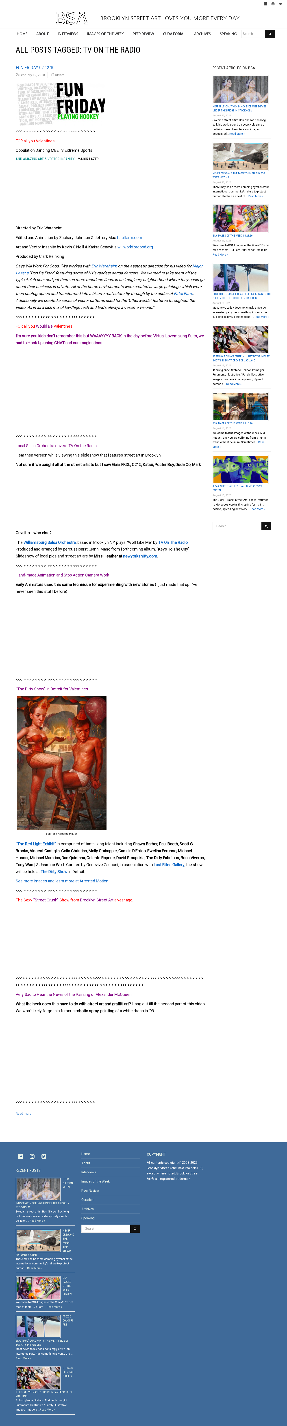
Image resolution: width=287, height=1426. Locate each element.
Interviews (88, 1172)
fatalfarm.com (129, 237)
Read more (23, 1113)
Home (85, 1154)
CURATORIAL (174, 33)
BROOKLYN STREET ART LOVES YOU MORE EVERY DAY (169, 18)
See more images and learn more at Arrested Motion (62, 881)
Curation (87, 1200)
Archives (87, 1209)
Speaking (88, 1218)
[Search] (270, 34)
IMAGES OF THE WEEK (105, 33)
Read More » (237, 133)
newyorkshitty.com (140, 556)
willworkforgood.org (135, 247)
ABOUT (42, 33)
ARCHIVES (202, 33)
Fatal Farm (183, 293)
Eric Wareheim (104, 266)
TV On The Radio (173, 542)
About (85, 1163)
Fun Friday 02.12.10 (35, 67)
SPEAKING (228, 33)
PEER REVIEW (143, 33)
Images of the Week (95, 1181)
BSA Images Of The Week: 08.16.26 (232, 423)
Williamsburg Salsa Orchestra (50, 542)
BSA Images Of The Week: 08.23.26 (232, 235)
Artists (59, 75)
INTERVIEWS (68, 33)
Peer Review (90, 1190)
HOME (22, 33)
